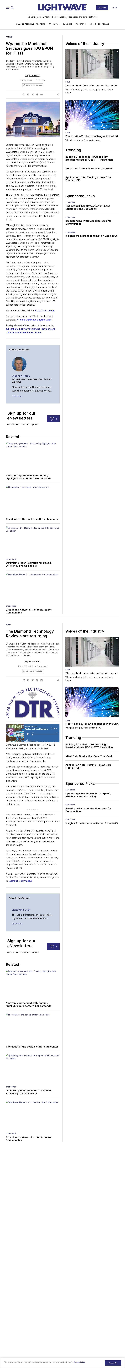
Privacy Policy (79, 1362)
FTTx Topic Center (45, 310)
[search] (12, 8)
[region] (62, 1363)
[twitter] (32, 94)
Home (67, 82)
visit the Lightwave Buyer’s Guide (34, 319)
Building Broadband (99, 24)
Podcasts (81, 24)
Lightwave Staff (32, 661)
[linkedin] (28, 94)
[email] (41, 94)
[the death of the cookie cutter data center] (92, 64)
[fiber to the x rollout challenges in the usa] (92, 115)
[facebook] (24, 94)
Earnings (67, 24)
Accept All (113, 1363)
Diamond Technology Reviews (30, 24)
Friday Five (54, 24)
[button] (8, 8)
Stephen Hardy (32, 75)
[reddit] (37, 94)
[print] (58, 94)
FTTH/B (9, 37)
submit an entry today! (20, 881)
